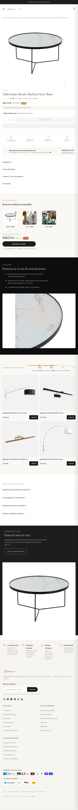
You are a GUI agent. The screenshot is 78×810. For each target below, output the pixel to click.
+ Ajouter (34, 417)
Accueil (4, 18)
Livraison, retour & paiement (39, 176)
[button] (39, 126)
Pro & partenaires (9, 755)
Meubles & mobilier (9, 714)
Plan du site (41, 791)
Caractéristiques (39, 169)
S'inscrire (32, 689)
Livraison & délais (46, 714)
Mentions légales (13, 791)
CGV (4, 791)
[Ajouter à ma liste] (65, 82)
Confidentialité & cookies (28, 791)
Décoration (7, 718)
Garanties (43, 722)
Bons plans (7, 726)
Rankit (33, 796)
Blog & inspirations (9, 750)
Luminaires (6, 710)
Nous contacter (45, 730)
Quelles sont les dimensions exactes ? (16, 490)
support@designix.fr (67, 153)
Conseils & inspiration (10, 746)
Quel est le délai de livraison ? (13, 513)
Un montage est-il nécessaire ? (13, 498)
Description (39, 162)
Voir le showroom (15, 551)
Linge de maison (8, 722)
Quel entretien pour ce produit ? (14, 505)
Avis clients (39, 183)
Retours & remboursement (49, 718)
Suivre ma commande (47, 710)
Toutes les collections (10, 730)
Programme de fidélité (10, 758)
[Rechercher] (19, 9)
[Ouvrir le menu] (4, 9)
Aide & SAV (43, 726)
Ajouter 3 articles (19, 244)
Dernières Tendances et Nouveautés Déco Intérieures (25, 18)
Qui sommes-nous (9, 743)
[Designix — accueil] (11, 9)
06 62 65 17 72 (68, 150)
